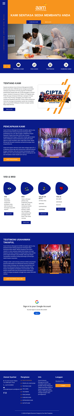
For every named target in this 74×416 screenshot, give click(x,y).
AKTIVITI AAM (26, 403)
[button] (5, 66)
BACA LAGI (48, 22)
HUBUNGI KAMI (33, 22)
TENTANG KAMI (26, 386)
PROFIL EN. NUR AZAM (28, 383)
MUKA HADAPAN (27, 380)
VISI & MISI (25, 389)
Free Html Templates (47, 413)
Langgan (63, 385)
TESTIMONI (25, 391)
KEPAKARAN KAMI (27, 400)
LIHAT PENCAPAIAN (11, 159)
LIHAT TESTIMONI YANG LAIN (14, 278)
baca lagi (9, 213)
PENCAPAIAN (26, 394)
